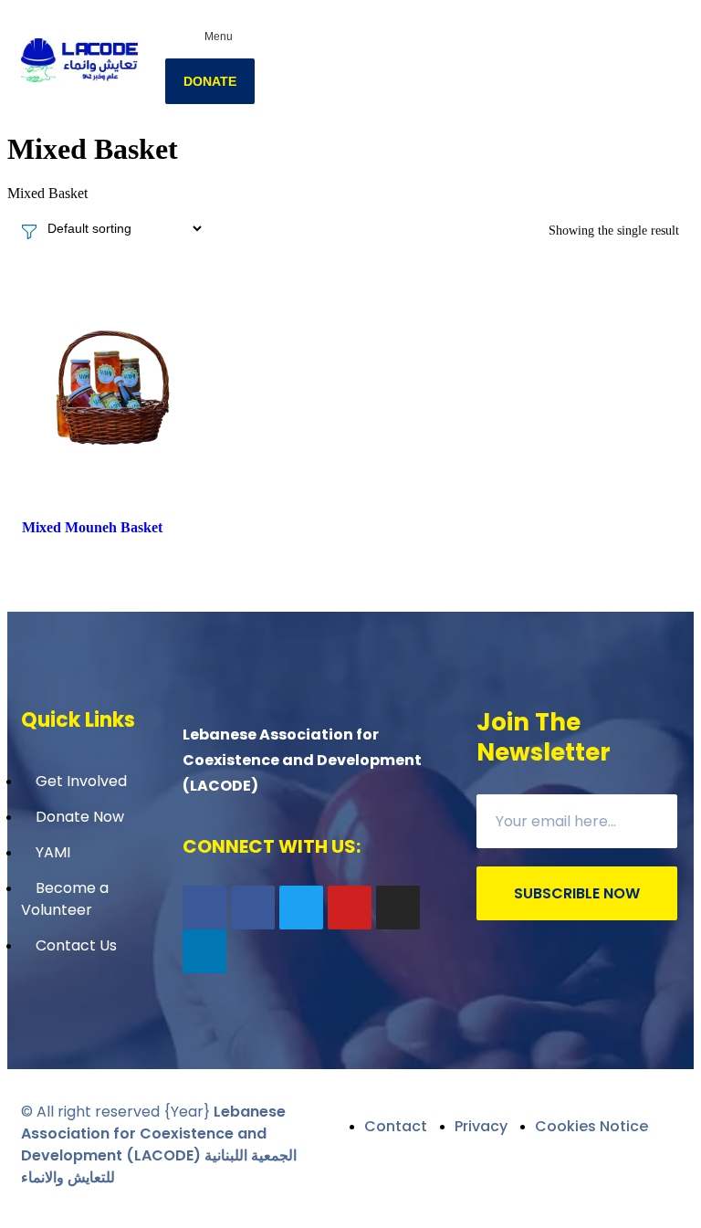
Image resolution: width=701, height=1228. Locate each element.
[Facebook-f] (204, 907)
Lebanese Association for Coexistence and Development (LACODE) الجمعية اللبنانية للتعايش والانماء (159, 1144)
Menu (218, 36)
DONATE (209, 81)
